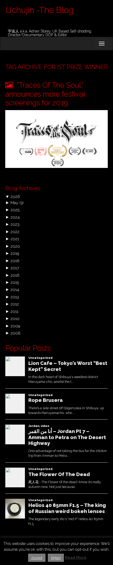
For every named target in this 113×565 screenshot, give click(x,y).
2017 (15, 267)
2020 (15, 246)
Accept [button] (36, 558)
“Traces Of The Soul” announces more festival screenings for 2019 (45, 94)
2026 (15, 196)
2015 (15, 282)
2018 (15, 260)
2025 (15, 209)
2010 (15, 318)
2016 (15, 275)
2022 (15, 231)
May (14, 202)
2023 (15, 224)
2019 (15, 253)
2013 (15, 296)
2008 (15, 333)
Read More (75, 557)
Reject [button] (56, 558)
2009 (15, 325)
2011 (14, 311)
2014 (15, 289)
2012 (15, 304)
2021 (15, 238)
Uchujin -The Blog (39, 10)
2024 (15, 217)
